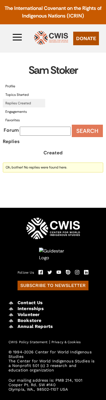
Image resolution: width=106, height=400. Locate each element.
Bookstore (29, 320)
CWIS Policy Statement (28, 342)
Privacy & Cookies (66, 342)
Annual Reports (35, 326)
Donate (86, 38)
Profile (10, 86)
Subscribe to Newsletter (53, 285)
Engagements (16, 111)
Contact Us (30, 302)
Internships (31, 308)
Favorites (12, 120)
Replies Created (18, 103)
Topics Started (17, 94)
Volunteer (29, 314)
